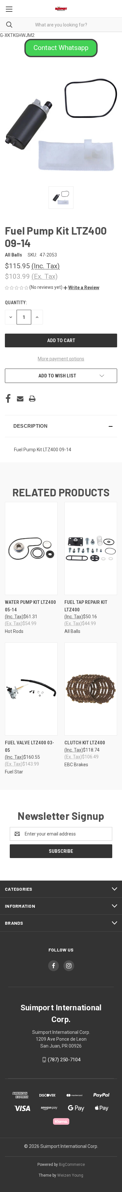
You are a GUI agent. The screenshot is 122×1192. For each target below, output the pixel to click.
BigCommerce (72, 1164)
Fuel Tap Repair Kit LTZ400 (85, 606)
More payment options (61, 358)
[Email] (20, 398)
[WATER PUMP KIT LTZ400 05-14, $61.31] (31, 548)
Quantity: (16, 302)
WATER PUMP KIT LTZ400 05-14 (30, 606)
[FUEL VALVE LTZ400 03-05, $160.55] (31, 689)
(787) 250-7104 (64, 1060)
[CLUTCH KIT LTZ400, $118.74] (91, 689)
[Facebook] (8, 398)
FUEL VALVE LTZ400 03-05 (29, 746)
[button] (61, 48)
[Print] (32, 398)
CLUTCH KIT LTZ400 (84, 743)
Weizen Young (70, 1175)
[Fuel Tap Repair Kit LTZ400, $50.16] (91, 548)
